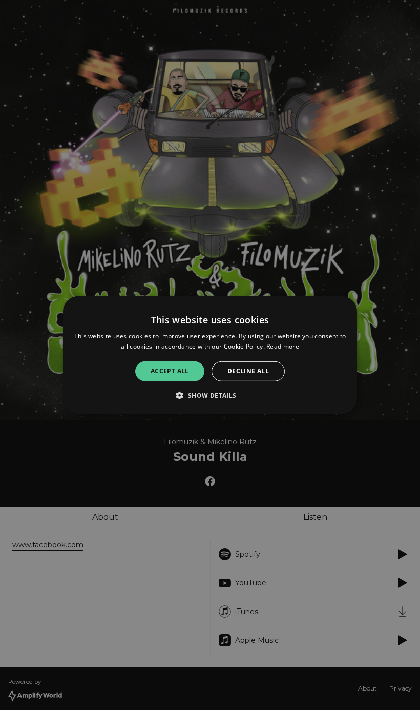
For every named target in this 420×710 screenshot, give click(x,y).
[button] (209, 395)
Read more (282, 346)
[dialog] (210, 355)
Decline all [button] (248, 371)
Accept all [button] (170, 371)
